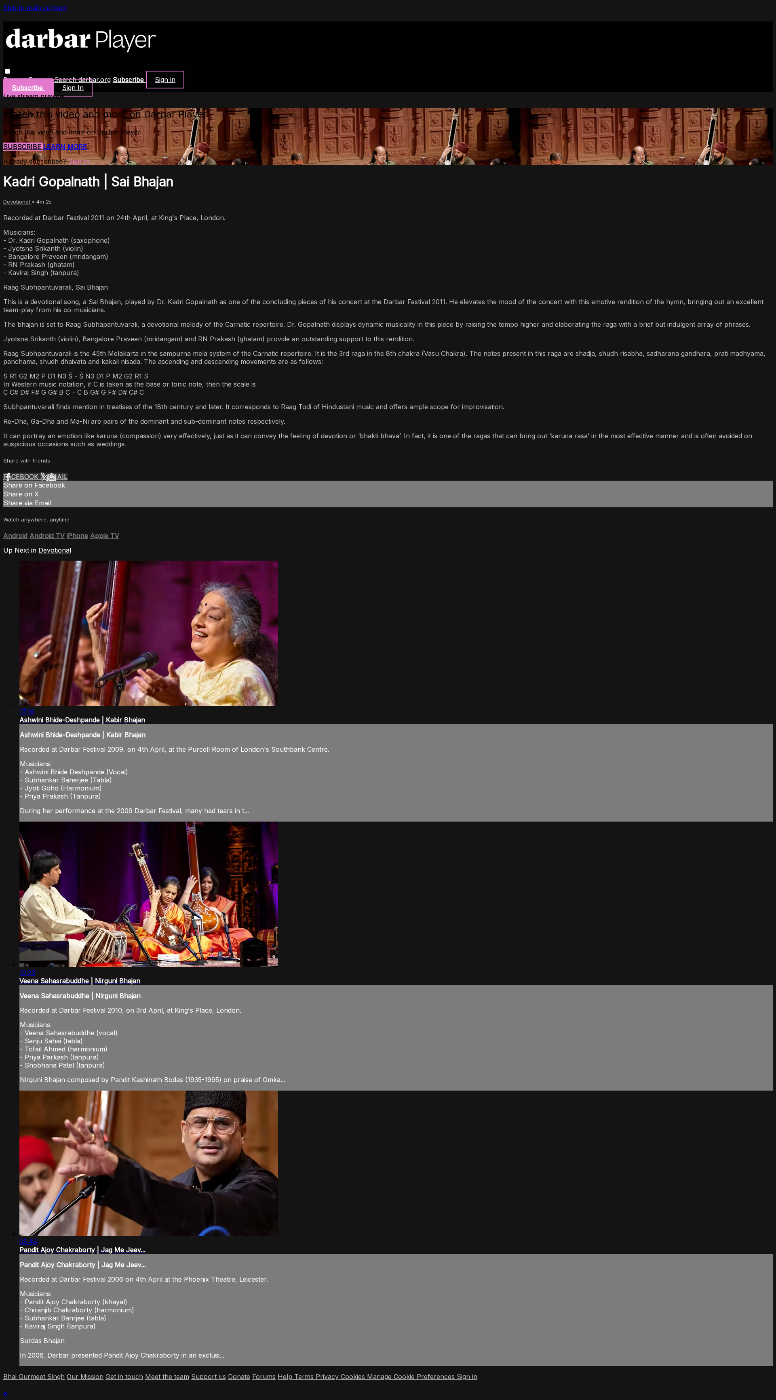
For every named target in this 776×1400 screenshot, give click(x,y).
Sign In (73, 88)
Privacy (328, 1377)
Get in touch (124, 1377)
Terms (305, 1377)
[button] (7, 71)
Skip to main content (35, 8)
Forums (264, 1377)
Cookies (354, 1377)
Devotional (17, 201)
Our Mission (85, 1377)
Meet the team (167, 1377)
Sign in (165, 80)
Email (57, 477)
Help (286, 1377)
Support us (208, 1377)
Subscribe (23, 147)
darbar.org (94, 80)
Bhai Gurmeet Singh (34, 1377)
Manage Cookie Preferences (412, 1377)
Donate (239, 1377)
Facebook (21, 477)
